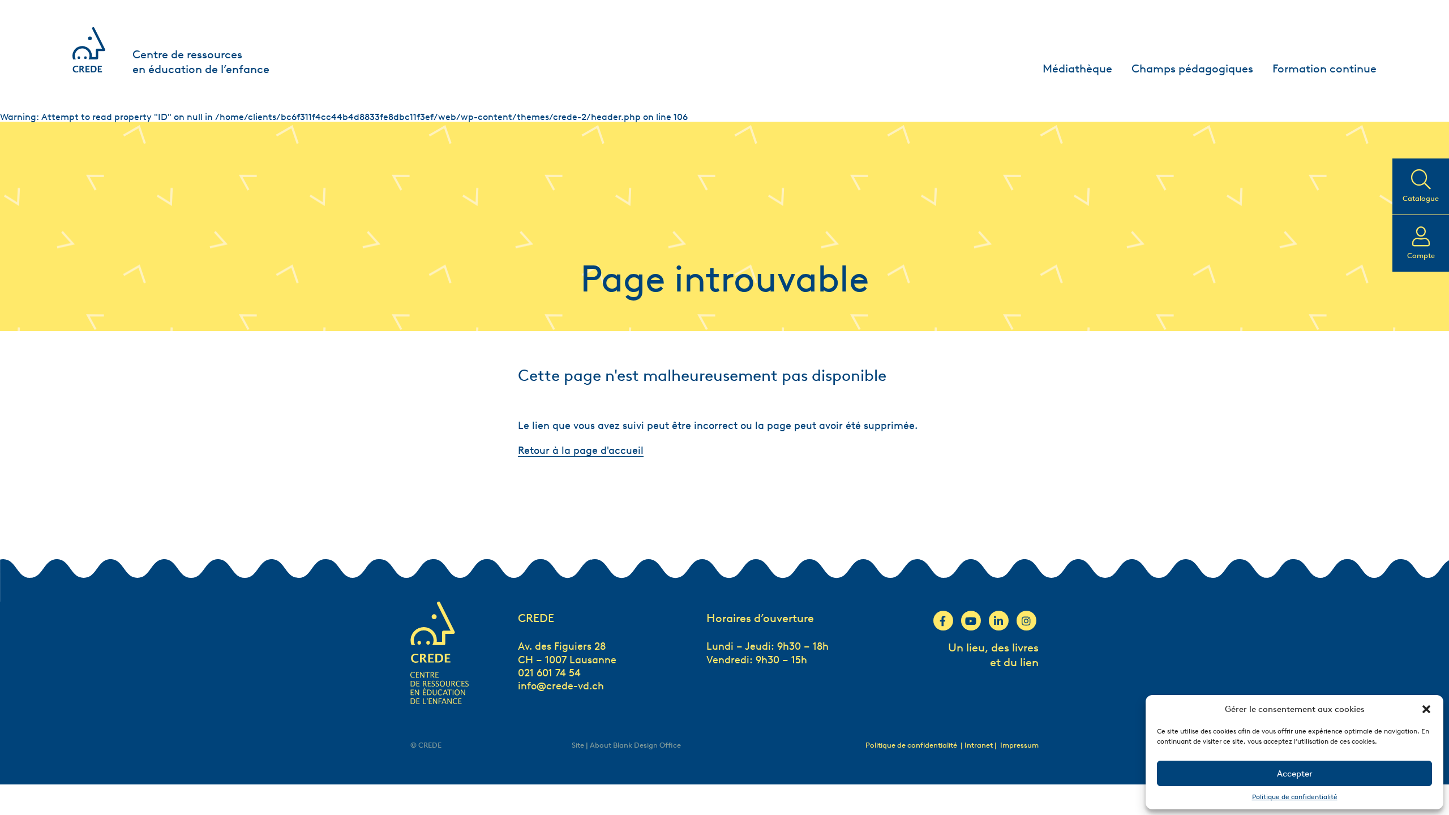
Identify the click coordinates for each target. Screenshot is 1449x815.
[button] (1426, 709)
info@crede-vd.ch (561, 686)
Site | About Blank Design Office (626, 745)
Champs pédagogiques (1192, 68)
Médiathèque (1077, 68)
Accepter (1295, 774)
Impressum (1019, 745)
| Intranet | (979, 745)
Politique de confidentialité (1294, 796)
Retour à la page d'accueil (581, 450)
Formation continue (1324, 68)
